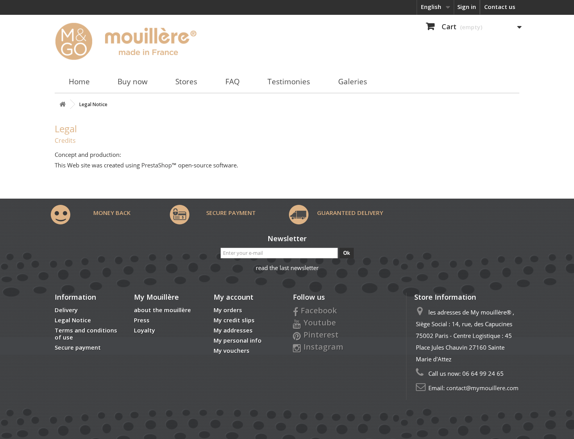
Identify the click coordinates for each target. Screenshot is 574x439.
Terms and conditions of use (86, 333)
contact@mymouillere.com (482, 388)
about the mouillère (162, 310)
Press (142, 320)
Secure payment (78, 347)
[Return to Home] (62, 104)
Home (79, 81)
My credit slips (234, 320)
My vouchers (232, 350)
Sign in (466, 7)
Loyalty (144, 330)
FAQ (232, 81)
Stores (186, 81)
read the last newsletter (287, 268)
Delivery (66, 310)
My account (233, 297)
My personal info (238, 340)
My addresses (233, 330)
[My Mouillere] (128, 41)
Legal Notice (73, 320)
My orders (228, 310)
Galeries (352, 81)
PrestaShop (156, 165)
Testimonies (288, 81)
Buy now (133, 81)
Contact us (499, 7)
